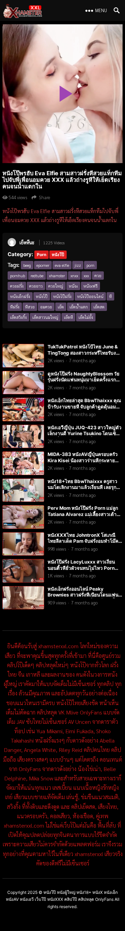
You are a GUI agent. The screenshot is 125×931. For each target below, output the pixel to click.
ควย (97, 275)
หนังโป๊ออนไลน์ (90, 296)
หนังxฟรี (90, 286)
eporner (42, 265)
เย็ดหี (68, 317)
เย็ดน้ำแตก (78, 307)
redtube (37, 275)
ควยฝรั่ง (17, 286)
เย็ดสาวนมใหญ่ (45, 317)
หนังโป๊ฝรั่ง (62, 296)
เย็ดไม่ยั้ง (85, 317)
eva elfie (62, 265)
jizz (78, 265)
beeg (27, 265)
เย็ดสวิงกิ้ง (18, 317)
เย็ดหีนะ (26, 242)
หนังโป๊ (58, 254)
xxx (86, 275)
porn (90, 265)
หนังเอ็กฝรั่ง (20, 296)
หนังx (73, 286)
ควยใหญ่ (55, 286)
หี (110, 296)
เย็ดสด (99, 307)
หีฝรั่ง (14, 307)
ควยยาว (36, 286)
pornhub (17, 275)
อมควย (46, 307)
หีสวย (30, 307)
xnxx (74, 275)
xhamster (57, 275)
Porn (41, 254)
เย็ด (61, 307)
